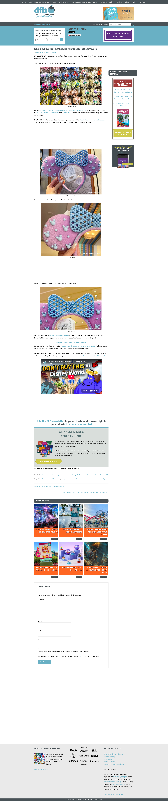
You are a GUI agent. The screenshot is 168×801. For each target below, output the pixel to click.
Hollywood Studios (76, 479)
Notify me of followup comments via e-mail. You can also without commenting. (69, 656)
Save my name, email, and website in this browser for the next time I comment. (64, 652)
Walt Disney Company (120, 777)
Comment (41, 600)
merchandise (87, 479)
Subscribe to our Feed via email (114, 797)
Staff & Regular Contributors (113, 754)
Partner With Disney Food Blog (114, 764)
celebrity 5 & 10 (55, 479)
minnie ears (95, 479)
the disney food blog (41, 6)
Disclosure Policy (109, 757)
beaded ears (46, 479)
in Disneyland (66, 113)
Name (40, 621)
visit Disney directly (119, 784)
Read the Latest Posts (42, 24)
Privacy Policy (108, 759)
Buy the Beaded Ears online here (71, 342)
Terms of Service (109, 762)
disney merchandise (47, 475)
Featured (93, 475)
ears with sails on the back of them (53, 110)
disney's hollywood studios (80, 475)
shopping (102, 479)
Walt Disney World (102, 475)
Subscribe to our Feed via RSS (113, 794)
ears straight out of (75, 110)
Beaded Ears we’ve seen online (48, 113)
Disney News (59, 475)
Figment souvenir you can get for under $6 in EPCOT (78, 346)
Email (40, 630)
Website (40, 640)
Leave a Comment (51, 52)
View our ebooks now (41, 769)
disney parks (67, 475)
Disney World (65, 479)
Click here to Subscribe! (78, 424)
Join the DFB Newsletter (50, 421)
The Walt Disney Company (112, 782)
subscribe (81, 656)
